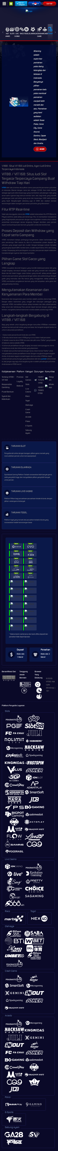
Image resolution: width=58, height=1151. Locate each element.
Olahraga (33, 34)
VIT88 (4, 188)
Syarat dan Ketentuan (6, 397)
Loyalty (20, 381)
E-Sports (28, 425)
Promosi (20, 377)
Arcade (45, 34)
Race (22, 34)
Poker (50, 34)
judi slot (43, 359)
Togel (26, 34)
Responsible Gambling (7, 386)
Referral (20, 386)
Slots (12, 34)
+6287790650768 (41, 390)
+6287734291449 (41, 380)
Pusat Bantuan (8, 391)
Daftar (49, 4)
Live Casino (17, 35)
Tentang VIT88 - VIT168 (8, 378)
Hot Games (7, 35)
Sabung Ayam (28, 431)
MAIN (42, 149)
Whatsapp (51, 386)
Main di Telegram (21, 4)
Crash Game (39, 35)
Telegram (51, 378)
